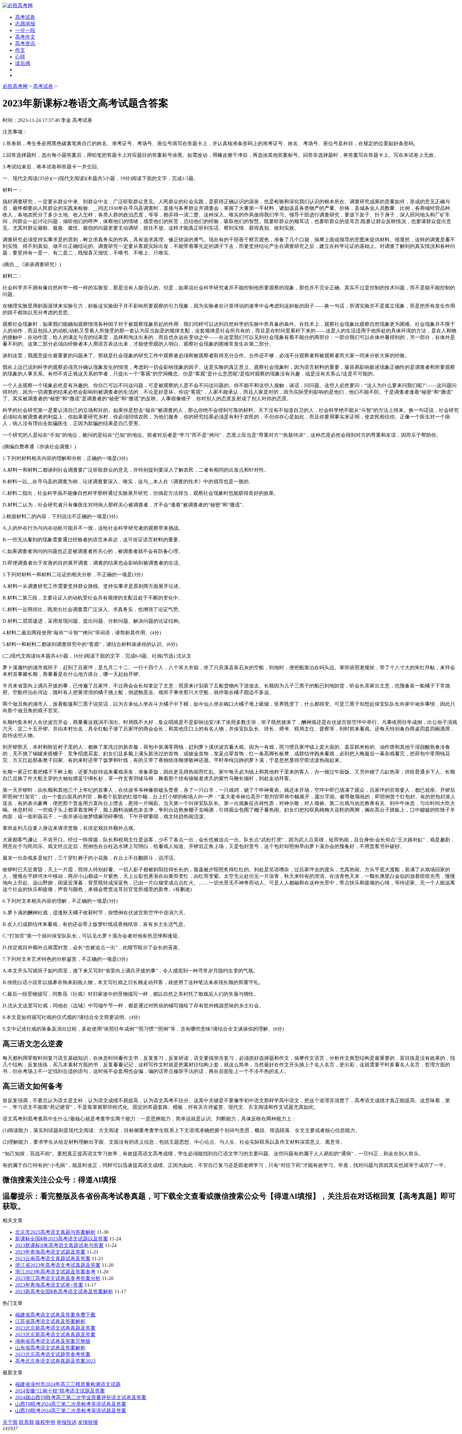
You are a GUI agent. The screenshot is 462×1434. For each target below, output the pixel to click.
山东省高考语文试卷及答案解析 (50, 1347)
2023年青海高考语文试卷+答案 (49, 1285)
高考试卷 (25, 17)
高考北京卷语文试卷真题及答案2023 (55, 1361)
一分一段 (25, 30)
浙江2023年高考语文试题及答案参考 (55, 1271)
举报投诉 (67, 1422)
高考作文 (25, 37)
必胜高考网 (15, 86)
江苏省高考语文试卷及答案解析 (50, 1321)
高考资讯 (25, 43)
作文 (20, 50)
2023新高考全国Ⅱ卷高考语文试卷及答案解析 (64, 1291)
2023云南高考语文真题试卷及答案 (53, 1258)
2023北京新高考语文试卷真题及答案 (55, 1328)
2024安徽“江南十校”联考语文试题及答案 (60, 1390)
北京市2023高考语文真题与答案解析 (55, 1232)
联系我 (26, 1422)
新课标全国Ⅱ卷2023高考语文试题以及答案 (61, 1238)
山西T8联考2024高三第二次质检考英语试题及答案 (70, 1410)
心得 (20, 56)
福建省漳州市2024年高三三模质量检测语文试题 (68, 1384)
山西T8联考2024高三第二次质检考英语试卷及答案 (70, 1404)
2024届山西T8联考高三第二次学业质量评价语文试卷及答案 (80, 1397)
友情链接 (88, 1422)
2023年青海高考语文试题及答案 (50, 1252)
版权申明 (45, 1422)
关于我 (10, 1422)
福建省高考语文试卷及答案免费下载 (55, 1314)
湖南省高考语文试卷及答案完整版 (53, 1341)
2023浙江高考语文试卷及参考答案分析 (58, 1278)
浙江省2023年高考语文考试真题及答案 (58, 1265)
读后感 (22, 63)
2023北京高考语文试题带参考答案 (53, 1354)
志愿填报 (25, 23)
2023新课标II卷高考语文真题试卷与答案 (59, 1245)
